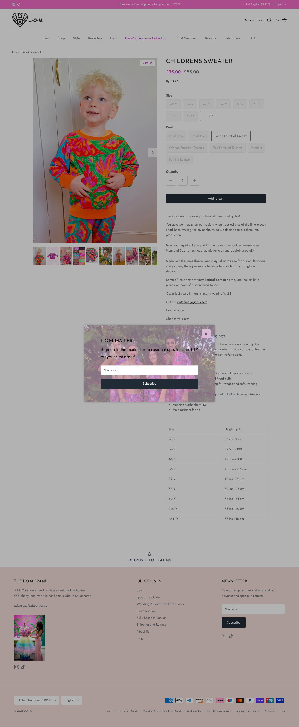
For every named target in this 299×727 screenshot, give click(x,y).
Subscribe (149, 383)
